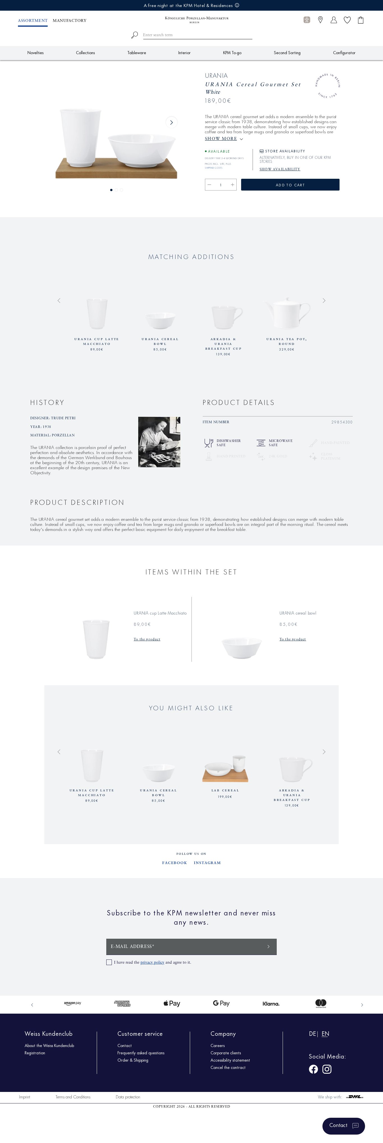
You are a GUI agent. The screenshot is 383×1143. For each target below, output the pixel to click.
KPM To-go (232, 52)
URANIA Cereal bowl (160, 341)
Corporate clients (226, 1052)
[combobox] (192, 34)
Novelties (35, 52)
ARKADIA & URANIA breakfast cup (223, 344)
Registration (35, 1052)
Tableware (136, 52)
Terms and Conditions (73, 1096)
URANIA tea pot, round (286, 341)
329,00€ (287, 348)
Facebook (174, 862)
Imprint (24, 1096)
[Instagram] (326, 1070)
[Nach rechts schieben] (171, 122)
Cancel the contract (228, 1067)
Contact (124, 1045)
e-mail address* (133, 947)
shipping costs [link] (213, 167)
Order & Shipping (132, 1059)
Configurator (344, 52)
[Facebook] (313, 1070)
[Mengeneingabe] (221, 184)
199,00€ (225, 796)
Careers (218, 1045)
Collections (85, 52)
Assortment (33, 21)
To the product (147, 639)
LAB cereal (225, 790)
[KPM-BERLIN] (191, 20)
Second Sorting (287, 52)
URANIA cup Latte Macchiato (96, 341)
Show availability (280, 169)
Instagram (207, 862)
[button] (307, 20)
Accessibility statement (230, 1059)
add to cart (290, 184)
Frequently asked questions (140, 1052)
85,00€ (160, 348)
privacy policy (152, 963)
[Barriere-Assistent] (306, 20)
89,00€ (96, 348)
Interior (184, 52)
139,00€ (223, 353)
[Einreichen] (268, 946)
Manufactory (70, 21)
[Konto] (333, 20)
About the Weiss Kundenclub (49, 1045)
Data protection (128, 1096)
